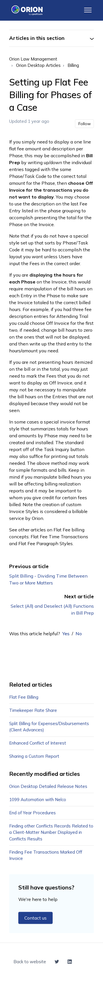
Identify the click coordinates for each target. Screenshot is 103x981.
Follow (84, 123)
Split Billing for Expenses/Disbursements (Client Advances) (49, 727)
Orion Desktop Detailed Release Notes (48, 786)
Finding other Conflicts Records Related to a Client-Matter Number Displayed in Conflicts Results (51, 832)
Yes (66, 633)
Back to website (29, 961)
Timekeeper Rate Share (33, 710)
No (79, 633)
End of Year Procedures (32, 812)
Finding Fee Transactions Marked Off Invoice (45, 855)
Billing (73, 65)
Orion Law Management (33, 59)
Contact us (35, 918)
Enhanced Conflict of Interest (37, 743)
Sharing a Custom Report (34, 756)
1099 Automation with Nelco (37, 799)
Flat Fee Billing (23, 697)
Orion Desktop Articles (38, 65)
